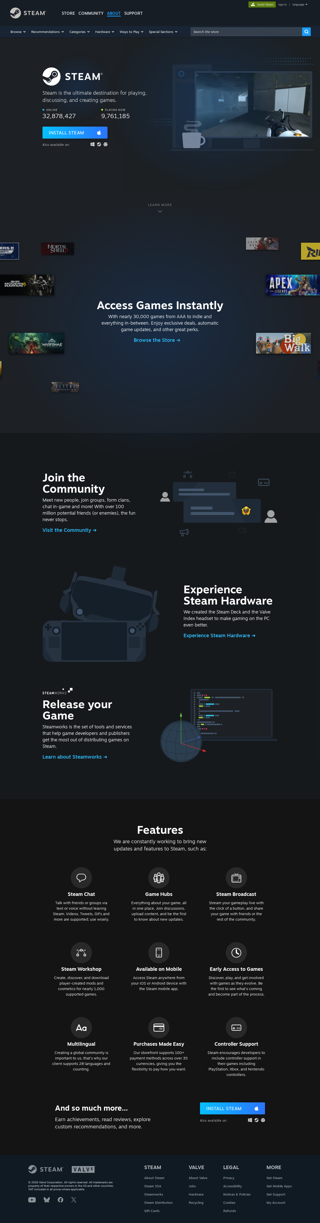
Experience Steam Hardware (218, 635)
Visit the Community (67, 530)
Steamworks (153, 1194)
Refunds (229, 1211)
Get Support (275, 1194)
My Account (275, 1203)
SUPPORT (133, 13)
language (298, 4)
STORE (68, 13)
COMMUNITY (91, 13)
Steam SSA (152, 1186)
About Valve (198, 1178)
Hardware (196, 1194)
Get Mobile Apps (279, 1186)
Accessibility (232, 1186)
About (114, 13)
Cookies (229, 1203)
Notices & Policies (236, 1194)
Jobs (192, 1186)
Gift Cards (152, 1211)
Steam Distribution (158, 1203)
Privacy (228, 1178)
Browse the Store (155, 340)
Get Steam (274, 1178)
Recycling (196, 1203)
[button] (18, 31)
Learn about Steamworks (72, 757)
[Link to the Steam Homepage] (28, 17)
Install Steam (66, 132)
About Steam (154, 1178)
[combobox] (246, 31)
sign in (282, 4)
